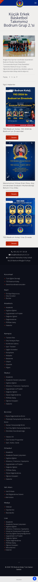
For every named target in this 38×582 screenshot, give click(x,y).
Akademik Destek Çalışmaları (16, 380)
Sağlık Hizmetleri (12, 350)
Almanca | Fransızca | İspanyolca (17, 386)
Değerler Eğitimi (11, 316)
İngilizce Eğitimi (11, 310)
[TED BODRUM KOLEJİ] (19, 3)
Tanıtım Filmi (10, 338)
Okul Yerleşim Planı (12, 341)
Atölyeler (9, 356)
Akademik (9, 307)
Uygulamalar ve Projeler (14, 313)
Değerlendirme (11, 319)
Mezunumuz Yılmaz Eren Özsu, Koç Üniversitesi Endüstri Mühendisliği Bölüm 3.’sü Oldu (18, 185)
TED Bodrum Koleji (12, 281)
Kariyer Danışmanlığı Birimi (15, 425)
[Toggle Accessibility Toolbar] (35, 579)
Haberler (9, 325)
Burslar (8, 298)
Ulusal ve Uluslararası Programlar (17, 531)
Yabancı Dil (10, 437)
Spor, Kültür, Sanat (12, 443)
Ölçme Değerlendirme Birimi (15, 416)
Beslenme (9, 359)
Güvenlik (9, 364)
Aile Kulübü (9, 497)
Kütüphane (10, 353)
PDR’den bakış (11, 322)
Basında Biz (10, 513)
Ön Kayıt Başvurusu (13, 294)
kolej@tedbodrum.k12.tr (20, 255)
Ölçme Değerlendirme (13, 395)
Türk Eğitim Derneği (13, 278)
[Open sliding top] (2, 2)
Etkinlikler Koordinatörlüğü (15, 431)
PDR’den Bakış (11, 398)
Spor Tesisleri (11, 347)
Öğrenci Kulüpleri (12, 401)
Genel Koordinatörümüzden (15, 284)
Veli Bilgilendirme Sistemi (14, 494)
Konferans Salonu (12, 344)
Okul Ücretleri (11, 296)
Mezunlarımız (10, 548)
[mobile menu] (35, 2)
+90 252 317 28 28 (20, 252)
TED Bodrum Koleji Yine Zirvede (17, 237)
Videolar (9, 507)
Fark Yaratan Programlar (14, 440)
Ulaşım (8, 361)
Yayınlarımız (10, 510)
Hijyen (8, 367)
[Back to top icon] (19, 562)
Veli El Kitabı (10, 491)
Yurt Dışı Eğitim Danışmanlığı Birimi (18, 428)
